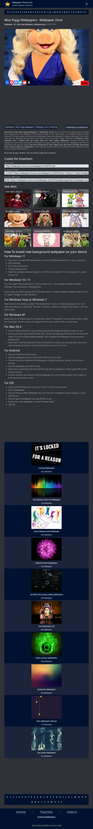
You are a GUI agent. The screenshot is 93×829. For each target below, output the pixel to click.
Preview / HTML (11, 170)
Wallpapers (8, 24)
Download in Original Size (77, 127)
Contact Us (72, 812)
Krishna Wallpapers (46, 817)
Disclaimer (21, 812)
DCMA (85, 83)
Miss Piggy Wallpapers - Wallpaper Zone (31, 24)
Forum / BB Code (12, 177)
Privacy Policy (46, 812)
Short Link (9, 163)
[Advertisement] (46, 106)
